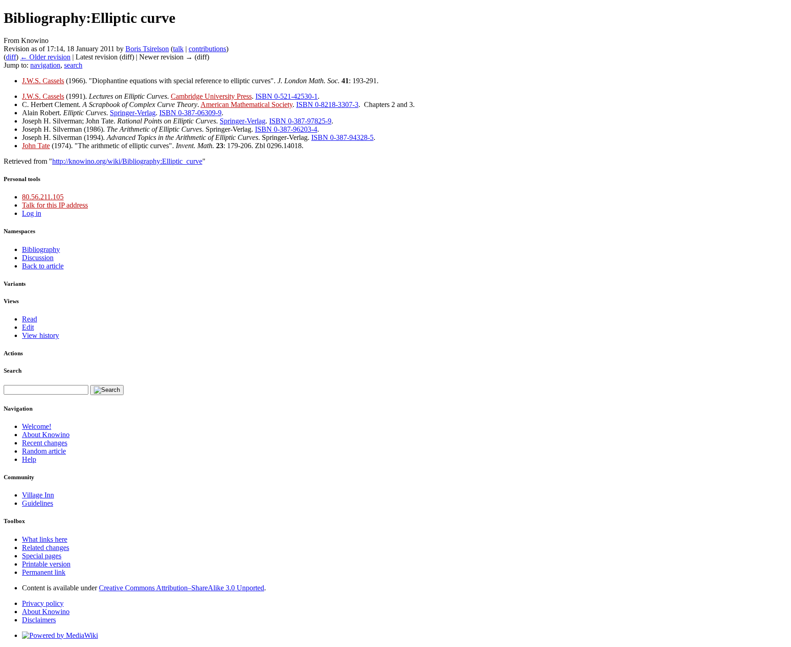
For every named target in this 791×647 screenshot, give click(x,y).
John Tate (36, 146)
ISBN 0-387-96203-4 (286, 129)
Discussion (38, 258)
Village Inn (38, 495)
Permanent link (43, 572)
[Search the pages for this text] (107, 390)
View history (40, 335)
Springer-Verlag (133, 113)
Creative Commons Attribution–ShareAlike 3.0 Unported (181, 588)
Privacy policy (43, 603)
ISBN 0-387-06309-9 (190, 113)
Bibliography (41, 249)
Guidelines (37, 503)
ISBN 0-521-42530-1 (286, 96)
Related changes (45, 547)
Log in (31, 213)
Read (29, 319)
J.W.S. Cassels (43, 81)
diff (11, 57)
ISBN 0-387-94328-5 (342, 137)
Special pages (41, 556)
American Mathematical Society (246, 104)
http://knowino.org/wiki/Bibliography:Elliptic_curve (127, 161)
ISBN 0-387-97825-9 (300, 121)
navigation (45, 65)
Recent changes (44, 443)
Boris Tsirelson (147, 49)
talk (178, 49)
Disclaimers (39, 620)
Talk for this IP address (55, 205)
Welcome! (36, 426)
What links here (44, 539)
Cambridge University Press (211, 96)
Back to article (43, 266)
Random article (44, 451)
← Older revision (45, 57)
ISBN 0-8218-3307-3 (327, 104)
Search (13, 370)
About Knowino (46, 434)
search (73, 65)
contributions (207, 49)
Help (29, 459)
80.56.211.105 (43, 197)
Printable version (46, 564)
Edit (28, 327)
